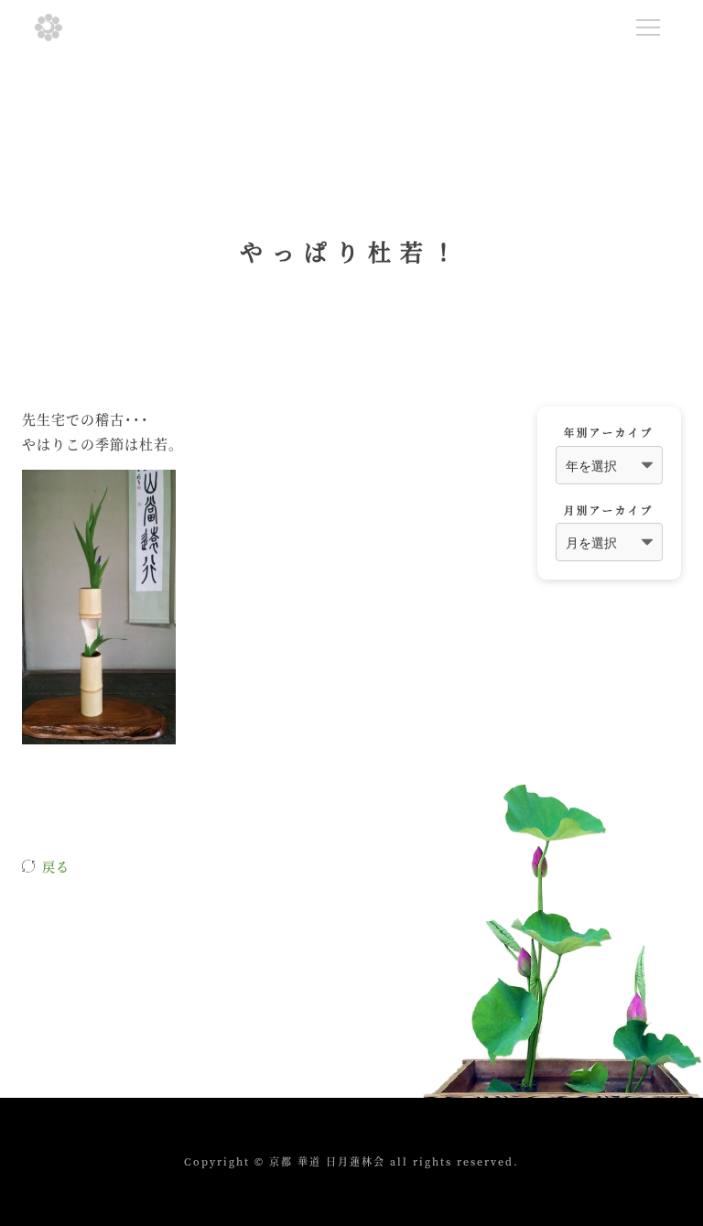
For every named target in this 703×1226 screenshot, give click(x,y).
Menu (648, 27)
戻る (56, 866)
